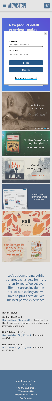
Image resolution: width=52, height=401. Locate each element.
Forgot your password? (26, 77)
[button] (45, 33)
